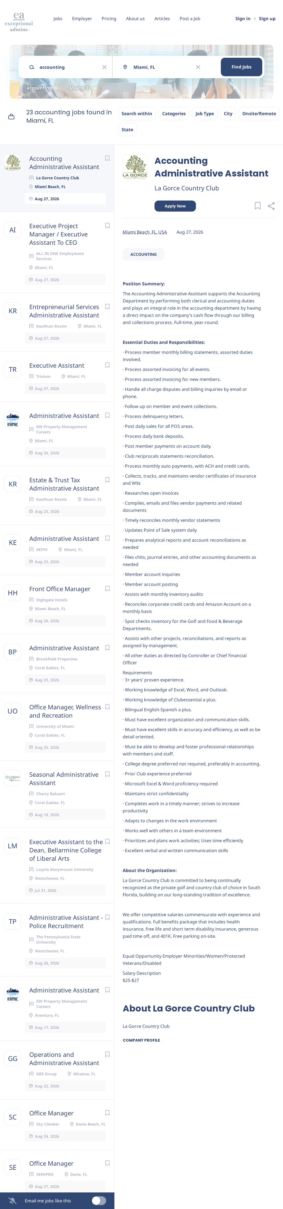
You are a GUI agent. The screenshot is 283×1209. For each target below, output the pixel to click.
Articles (162, 18)
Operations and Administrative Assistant (64, 1058)
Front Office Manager (59, 588)
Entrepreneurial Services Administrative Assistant (64, 310)
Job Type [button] (205, 113)
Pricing (109, 18)
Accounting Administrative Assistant (64, 162)
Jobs (58, 18)
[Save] (107, 158)
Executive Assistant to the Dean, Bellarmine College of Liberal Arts (66, 849)
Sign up (267, 18)
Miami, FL (80, 88)
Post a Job (190, 18)
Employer (82, 18)
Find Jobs (241, 67)
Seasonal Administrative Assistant (63, 778)
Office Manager (51, 1113)
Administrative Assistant (64, 415)
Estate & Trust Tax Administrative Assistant (64, 484)
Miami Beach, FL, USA (145, 232)
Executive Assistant (56, 365)
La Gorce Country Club (186, 188)
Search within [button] (137, 113)
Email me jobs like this (48, 1201)
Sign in (243, 18)
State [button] (127, 130)
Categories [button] (174, 113)
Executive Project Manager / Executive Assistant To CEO (58, 234)
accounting (39, 88)
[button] (271, 206)
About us (135, 18)
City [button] (228, 113)
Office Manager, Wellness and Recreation (65, 711)
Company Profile (141, 1040)
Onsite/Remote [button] (259, 113)
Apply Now (175, 206)
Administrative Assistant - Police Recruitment (66, 921)
